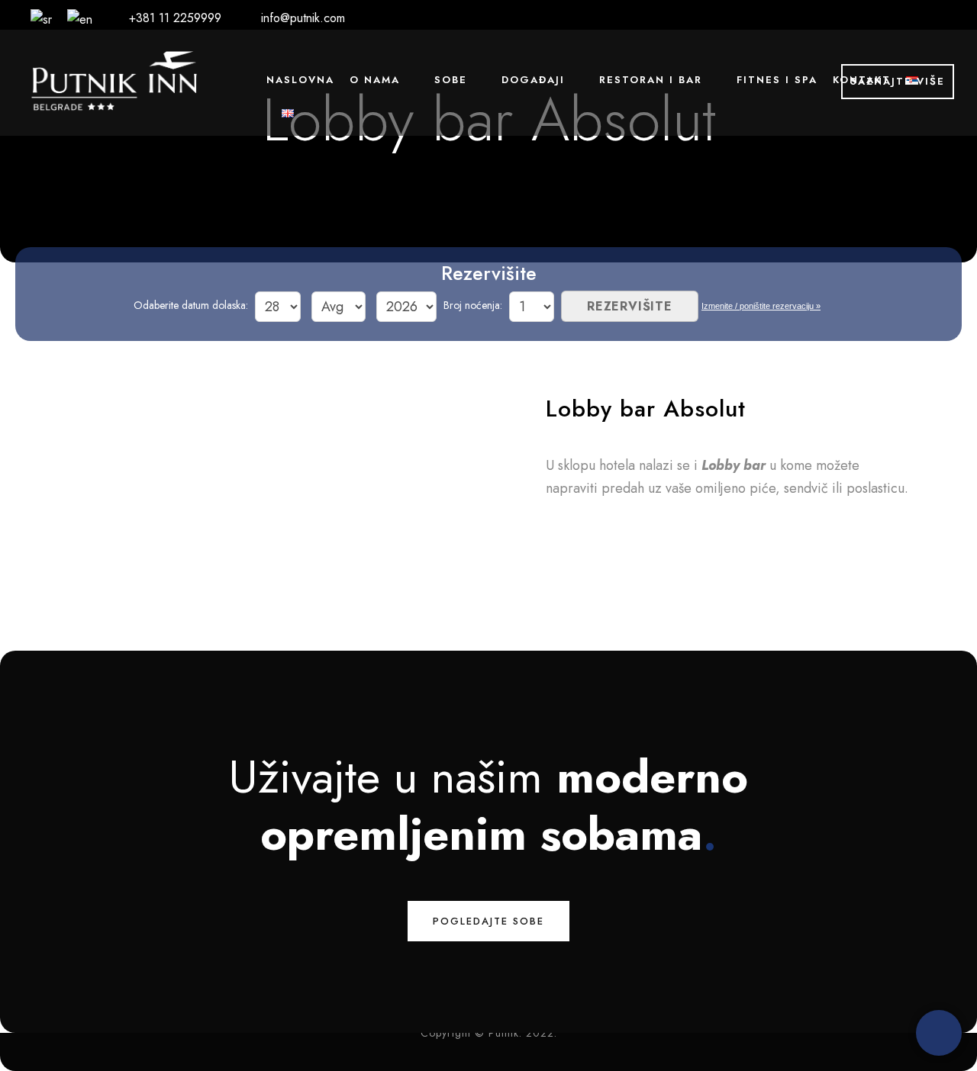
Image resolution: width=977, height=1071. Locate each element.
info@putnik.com (303, 18)
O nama (375, 79)
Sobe (450, 79)
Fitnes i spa (777, 79)
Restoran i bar (650, 79)
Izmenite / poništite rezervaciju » (761, 305)
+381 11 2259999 (175, 18)
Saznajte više (897, 81)
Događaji (533, 79)
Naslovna (300, 79)
